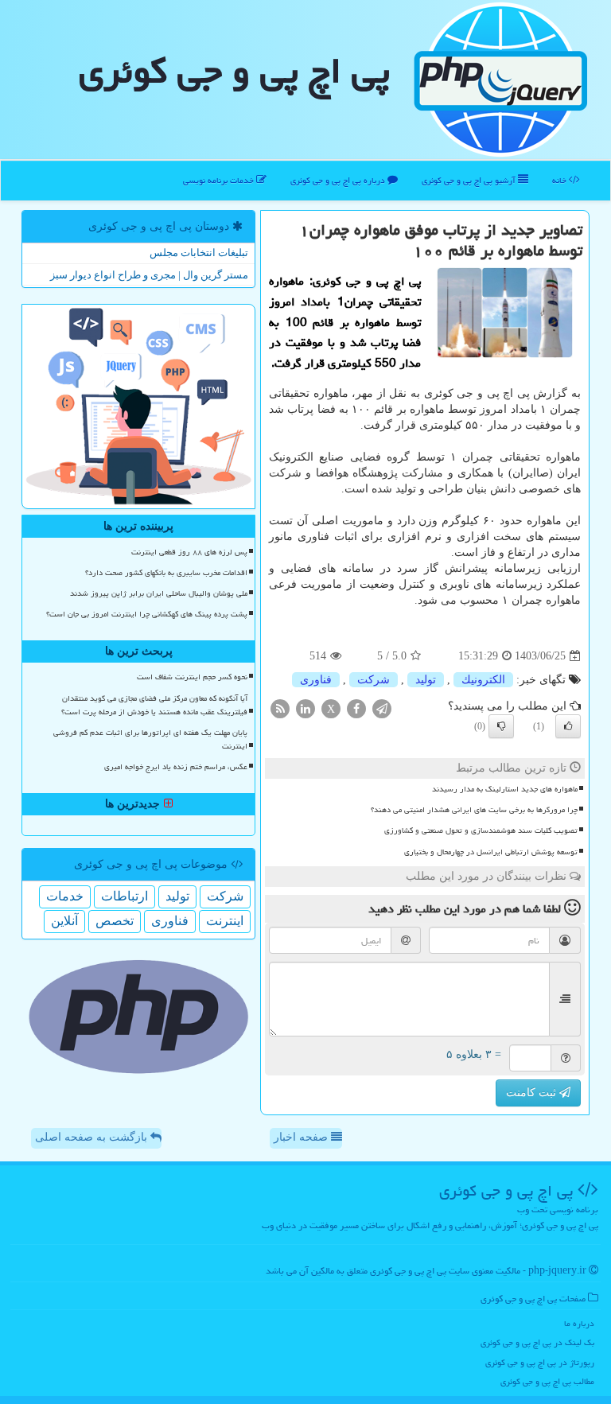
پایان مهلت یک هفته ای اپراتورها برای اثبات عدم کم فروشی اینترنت (150, 739)
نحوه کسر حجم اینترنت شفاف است (192, 677)
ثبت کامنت (532, 1093)
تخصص (114, 921)
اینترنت (224, 921)
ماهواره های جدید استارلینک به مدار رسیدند (505, 789)
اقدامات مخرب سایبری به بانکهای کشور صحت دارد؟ (166, 573)
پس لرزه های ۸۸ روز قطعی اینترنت (189, 552)
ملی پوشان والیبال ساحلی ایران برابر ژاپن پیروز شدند (158, 593)
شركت (373, 680)
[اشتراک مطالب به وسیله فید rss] (280, 708)
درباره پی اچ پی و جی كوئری (338, 180)
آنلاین (64, 921)
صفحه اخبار (302, 1137)
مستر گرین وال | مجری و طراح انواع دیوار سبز (149, 275)
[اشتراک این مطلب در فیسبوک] (356, 708)
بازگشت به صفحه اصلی (92, 1137)
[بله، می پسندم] (568, 726)
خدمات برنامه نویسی (219, 180)
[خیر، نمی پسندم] (501, 726)
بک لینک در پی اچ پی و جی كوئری (537, 1342)
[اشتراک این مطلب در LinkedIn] (305, 708)
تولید (425, 680)
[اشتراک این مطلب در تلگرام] (382, 708)
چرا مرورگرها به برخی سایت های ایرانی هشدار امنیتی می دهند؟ (474, 810)
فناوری (316, 680)
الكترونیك (483, 680)
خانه (560, 180)
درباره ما (579, 1323)
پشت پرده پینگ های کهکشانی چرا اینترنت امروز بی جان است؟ (146, 614)
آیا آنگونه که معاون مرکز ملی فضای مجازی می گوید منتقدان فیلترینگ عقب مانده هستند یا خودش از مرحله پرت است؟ (154, 705)
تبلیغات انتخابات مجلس (199, 253)
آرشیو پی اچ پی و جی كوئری (470, 180)
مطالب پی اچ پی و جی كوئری (547, 1381)
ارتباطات (124, 896)
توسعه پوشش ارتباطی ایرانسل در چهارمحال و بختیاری (491, 852)
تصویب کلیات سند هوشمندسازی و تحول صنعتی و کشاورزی (481, 830)
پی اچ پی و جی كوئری (234, 71)
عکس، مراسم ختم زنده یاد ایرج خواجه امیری (175, 767)
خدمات (65, 896)
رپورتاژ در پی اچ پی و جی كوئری (539, 1362)
